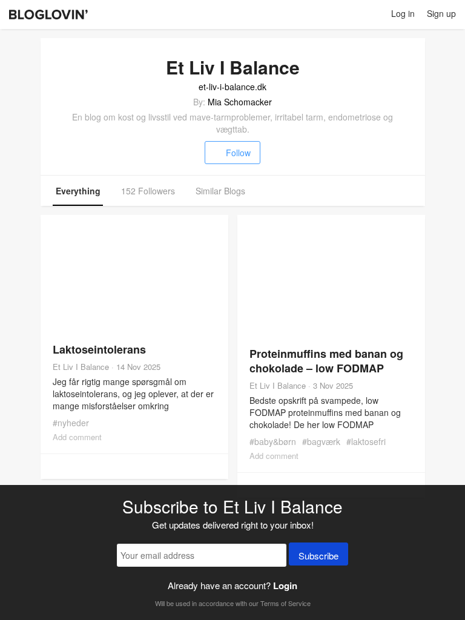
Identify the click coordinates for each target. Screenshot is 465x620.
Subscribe (318, 555)
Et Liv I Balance (81, 366)
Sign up (441, 13)
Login (285, 585)
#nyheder (71, 423)
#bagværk (321, 441)
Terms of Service (285, 603)
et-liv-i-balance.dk (232, 87)
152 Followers (148, 191)
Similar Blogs (220, 191)
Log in (403, 13)
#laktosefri (366, 441)
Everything (78, 191)
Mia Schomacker (240, 102)
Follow (238, 153)
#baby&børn (272, 441)
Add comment (77, 437)
